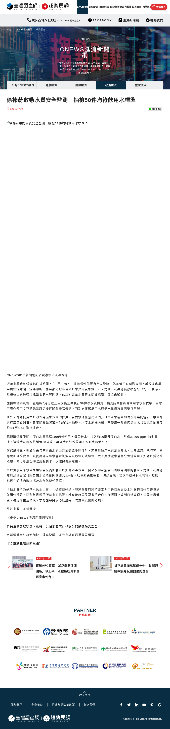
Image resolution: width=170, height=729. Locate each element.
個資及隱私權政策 (63, 704)
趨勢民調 (147, 6)
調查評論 (104, 6)
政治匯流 (111, 85)
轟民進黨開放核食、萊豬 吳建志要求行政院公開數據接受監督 (52, 526)
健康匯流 (51, 85)
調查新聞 (93, 6)
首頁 (9, 30)
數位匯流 (141, 85)
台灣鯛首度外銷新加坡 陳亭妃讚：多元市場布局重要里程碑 (50, 535)
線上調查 (136, 6)
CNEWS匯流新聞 (82, 6)
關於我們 (17, 704)
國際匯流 (81, 85)
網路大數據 (125, 6)
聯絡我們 (89, 704)
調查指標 (115, 6)
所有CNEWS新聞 (23, 85)
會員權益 (37, 704)
